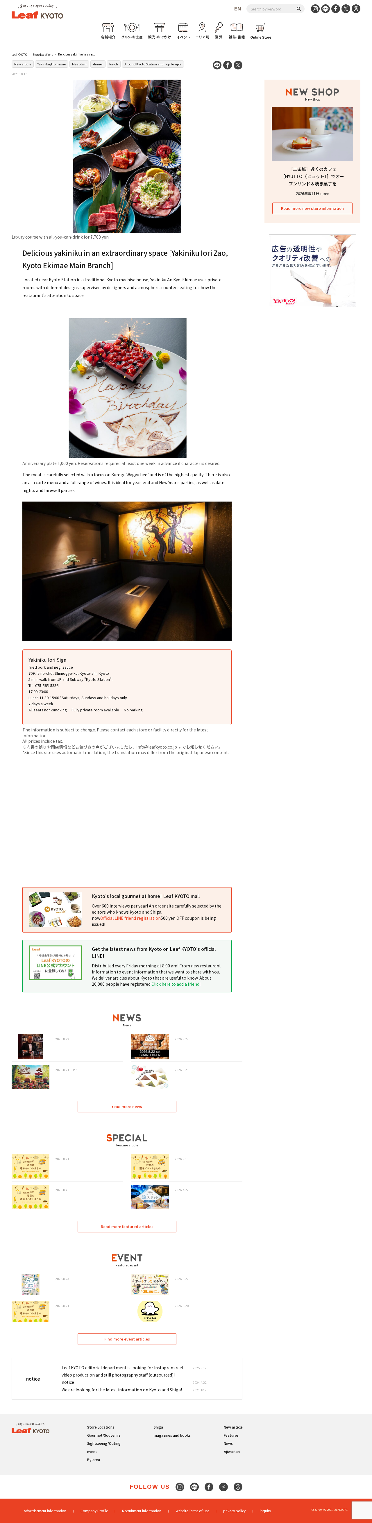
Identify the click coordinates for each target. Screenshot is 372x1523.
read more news (127, 1106)
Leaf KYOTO (19, 54)
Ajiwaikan (232, 1451)
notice (68, 1382)
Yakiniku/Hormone (51, 64)
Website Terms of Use (192, 1510)
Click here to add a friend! (176, 984)
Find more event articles (127, 1339)
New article (22, 64)
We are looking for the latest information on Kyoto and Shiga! (122, 1390)
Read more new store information (312, 208)
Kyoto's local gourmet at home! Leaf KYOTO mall (146, 895)
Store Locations (43, 54)
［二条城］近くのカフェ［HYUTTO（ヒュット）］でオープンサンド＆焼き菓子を (312, 176)
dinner (98, 64)
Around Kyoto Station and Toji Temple (152, 64)
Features (231, 1435)
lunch (113, 64)
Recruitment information (141, 1510)
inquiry (265, 1510)
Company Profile (94, 1510)
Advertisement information (45, 1510)
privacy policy (234, 1510)
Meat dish (79, 64)
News (228, 1443)
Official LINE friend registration (130, 918)
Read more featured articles (127, 1226)
